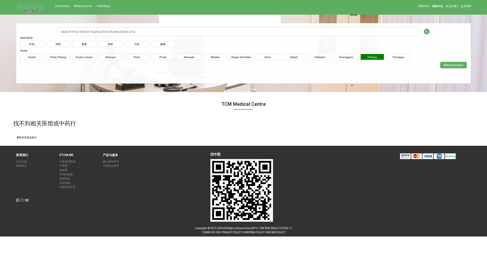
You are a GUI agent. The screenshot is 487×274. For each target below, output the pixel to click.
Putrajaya (398, 57)
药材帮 (64, 170)
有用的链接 (66, 174)
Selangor (110, 57)
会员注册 (451, 6)
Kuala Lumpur (84, 57)
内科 (58, 44)
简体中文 (437, 6)
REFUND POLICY (276, 232)
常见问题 (21, 161)
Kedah (32, 57)
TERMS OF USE (211, 232)
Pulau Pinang (58, 57)
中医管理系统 (68, 161)
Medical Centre (83, 6)
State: (24, 50)
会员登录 (466, 6)
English (423, 6)
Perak (162, 57)
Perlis (136, 57)
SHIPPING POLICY (254, 232)
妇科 (110, 44)
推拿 (84, 44)
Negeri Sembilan (241, 57)
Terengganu (346, 57)
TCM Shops (103, 6)
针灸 (32, 44)
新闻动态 (65, 178)
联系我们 (21, 165)
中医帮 (64, 165)
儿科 (136, 44)
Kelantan (320, 57)
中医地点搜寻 (111, 165)
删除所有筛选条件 (453, 65)
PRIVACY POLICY (232, 232)
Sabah (294, 57)
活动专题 (65, 183)
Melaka (215, 57)
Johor (267, 57)
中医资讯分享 (68, 187)
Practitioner (62, 6)
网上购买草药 (111, 161)
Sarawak (189, 57)
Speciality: (26, 37)
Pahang (372, 57)
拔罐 (163, 44)
